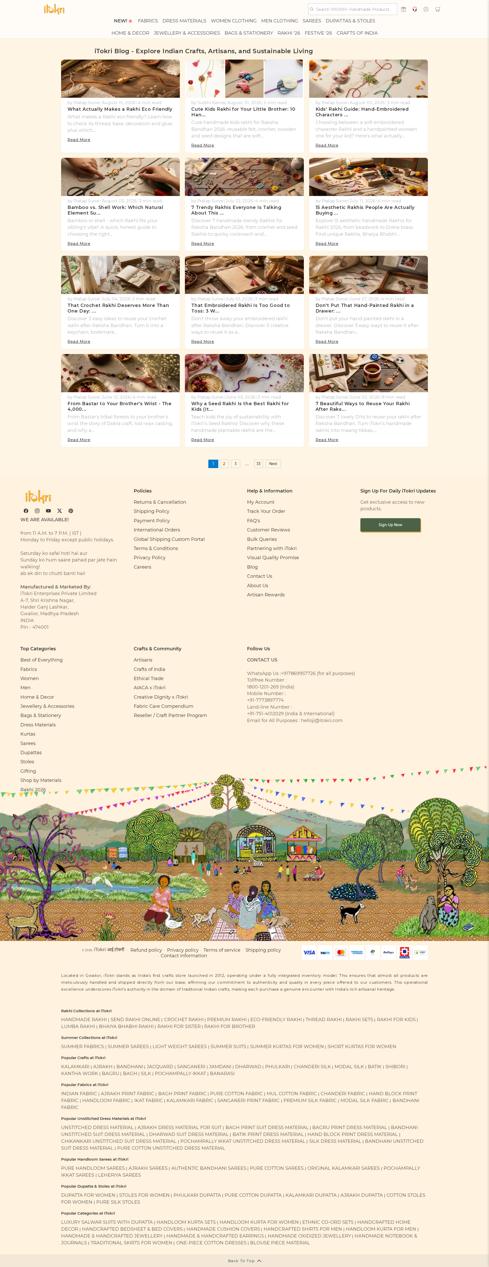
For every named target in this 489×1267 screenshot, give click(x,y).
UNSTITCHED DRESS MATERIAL (97, 1127)
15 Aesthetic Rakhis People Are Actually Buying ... (365, 210)
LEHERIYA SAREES (119, 1175)
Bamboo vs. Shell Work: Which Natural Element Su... (115, 210)
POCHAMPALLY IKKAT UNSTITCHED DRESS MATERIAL (242, 1141)
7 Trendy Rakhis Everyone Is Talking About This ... (236, 210)
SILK (146, 1073)
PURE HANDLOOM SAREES (93, 1168)
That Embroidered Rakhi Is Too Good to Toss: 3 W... (240, 308)
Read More (78, 139)
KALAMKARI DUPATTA (311, 1195)
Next (273, 463)
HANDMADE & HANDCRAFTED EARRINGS (215, 1235)
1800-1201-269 (263, 686)
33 (258, 463)
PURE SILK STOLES (118, 1202)
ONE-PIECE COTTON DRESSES (211, 1242)
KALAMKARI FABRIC (190, 1100)
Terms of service (221, 950)
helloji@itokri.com (322, 720)
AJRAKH (103, 1066)
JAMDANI (220, 1066)
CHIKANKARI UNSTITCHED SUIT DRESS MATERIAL (118, 1141)
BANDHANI (129, 1066)
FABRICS (148, 21)
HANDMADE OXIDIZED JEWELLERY (309, 1235)
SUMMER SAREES (128, 1046)
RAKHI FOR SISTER (179, 1026)
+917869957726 (298, 673)
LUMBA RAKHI (78, 1026)
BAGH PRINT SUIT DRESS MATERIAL (267, 1127)
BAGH (130, 1073)
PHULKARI (277, 1066)
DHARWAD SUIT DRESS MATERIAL (189, 1134)
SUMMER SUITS (228, 1046)
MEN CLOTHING (279, 21)
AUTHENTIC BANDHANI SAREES (208, 1168)
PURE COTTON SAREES (277, 1168)
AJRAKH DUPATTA (362, 1195)
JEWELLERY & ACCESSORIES (187, 33)
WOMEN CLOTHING (234, 21)
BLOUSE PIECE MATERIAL (280, 1242)
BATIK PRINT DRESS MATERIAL (268, 1134)
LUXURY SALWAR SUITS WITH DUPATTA (107, 1222)
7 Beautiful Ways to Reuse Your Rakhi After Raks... (363, 406)
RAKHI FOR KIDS (396, 1019)
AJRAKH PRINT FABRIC (127, 1093)
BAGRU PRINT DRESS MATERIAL (349, 1127)
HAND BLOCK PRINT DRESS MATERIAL (352, 1134)
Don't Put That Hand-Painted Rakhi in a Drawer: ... (365, 308)
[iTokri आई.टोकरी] (54, 9)
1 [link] (213, 463)
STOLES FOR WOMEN (144, 1195)
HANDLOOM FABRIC (106, 1100)
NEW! (120, 21)
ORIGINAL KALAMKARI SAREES (343, 1168)
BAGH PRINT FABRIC (182, 1093)
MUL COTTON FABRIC (292, 1093)
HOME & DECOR (130, 33)
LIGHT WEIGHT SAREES (180, 1046)
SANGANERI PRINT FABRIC (248, 1100)
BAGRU (110, 1073)
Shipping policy (263, 950)
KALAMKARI (75, 1066)
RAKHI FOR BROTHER (229, 1026)
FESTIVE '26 (318, 33)
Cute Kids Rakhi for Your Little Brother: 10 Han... (243, 111)
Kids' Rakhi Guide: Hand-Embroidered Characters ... (362, 111)
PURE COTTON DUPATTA (253, 1195)
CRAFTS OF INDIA (357, 33)
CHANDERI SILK (312, 1066)
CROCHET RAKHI (183, 1019)
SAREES (312, 21)
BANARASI (222, 1073)
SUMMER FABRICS (83, 1046)
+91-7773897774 (265, 700)
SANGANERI (191, 1066)
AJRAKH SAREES (148, 1168)
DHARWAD (248, 1066)
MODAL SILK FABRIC (365, 1100)
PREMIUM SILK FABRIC (310, 1100)
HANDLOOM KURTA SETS (186, 1222)
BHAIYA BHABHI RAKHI (126, 1026)
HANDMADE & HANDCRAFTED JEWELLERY (111, 1235)
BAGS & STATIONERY (249, 33)
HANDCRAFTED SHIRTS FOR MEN (303, 1229)
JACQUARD (160, 1066)
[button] (438, 9)
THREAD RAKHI (324, 1019)
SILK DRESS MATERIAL (335, 1141)
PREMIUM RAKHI (227, 1019)
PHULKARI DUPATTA (197, 1195)
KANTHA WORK (79, 1073)
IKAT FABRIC (148, 1100)
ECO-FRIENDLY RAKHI (276, 1019)
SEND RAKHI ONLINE (135, 1019)
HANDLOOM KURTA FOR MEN (381, 1229)
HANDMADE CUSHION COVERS (223, 1229)
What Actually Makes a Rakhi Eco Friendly (119, 109)
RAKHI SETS (359, 1019)
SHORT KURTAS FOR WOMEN (362, 1046)
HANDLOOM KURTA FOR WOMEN (259, 1222)
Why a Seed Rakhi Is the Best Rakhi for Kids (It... (240, 406)
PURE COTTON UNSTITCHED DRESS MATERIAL (171, 1148)
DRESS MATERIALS (184, 21)
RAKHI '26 (289, 33)
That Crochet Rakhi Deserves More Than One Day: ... (118, 308)
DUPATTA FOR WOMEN (88, 1195)
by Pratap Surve (83, 102)
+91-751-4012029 (265, 713)
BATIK (375, 1066)
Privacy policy (183, 950)
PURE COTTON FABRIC (236, 1093)
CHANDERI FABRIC (343, 1093)
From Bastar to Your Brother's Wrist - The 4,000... (119, 406)
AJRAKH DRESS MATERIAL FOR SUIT (180, 1127)
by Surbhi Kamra (208, 102)
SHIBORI (395, 1066)
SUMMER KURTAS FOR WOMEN (287, 1046)
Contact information (184, 955)
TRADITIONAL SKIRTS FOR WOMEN (131, 1242)
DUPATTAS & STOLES (350, 21)
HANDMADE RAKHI (84, 1019)
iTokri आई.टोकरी (109, 949)
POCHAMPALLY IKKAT (180, 1073)
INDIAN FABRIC (79, 1093)
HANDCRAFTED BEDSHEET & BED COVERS (132, 1229)
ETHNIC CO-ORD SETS (328, 1222)
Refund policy (146, 950)
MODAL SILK (349, 1066)
